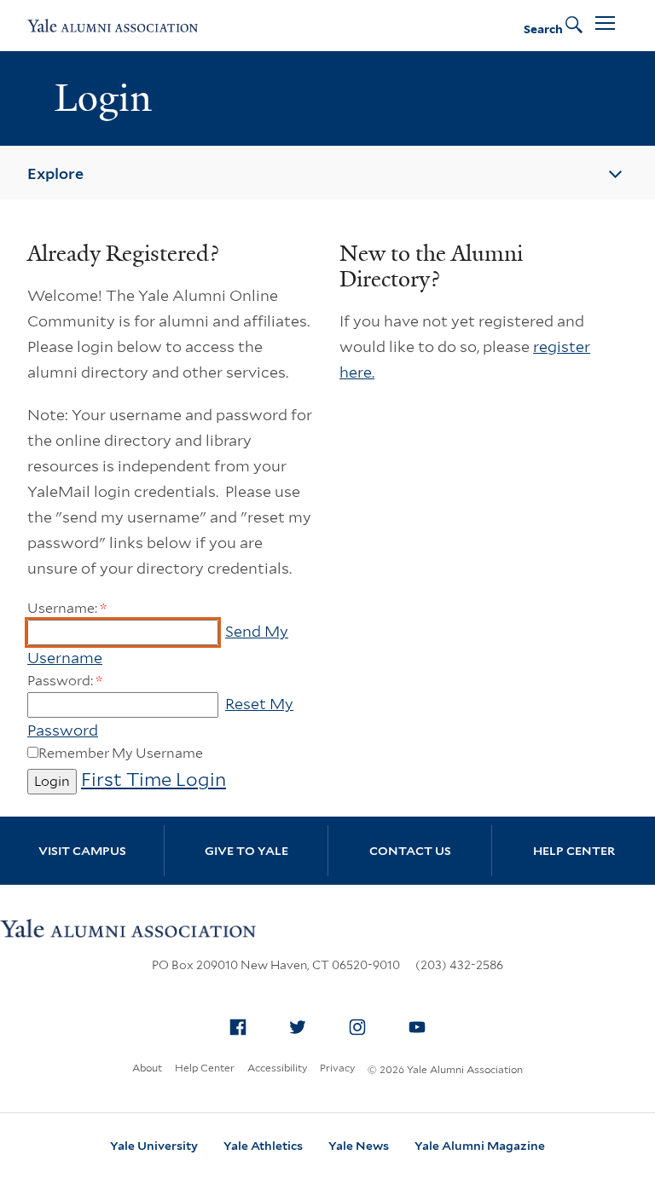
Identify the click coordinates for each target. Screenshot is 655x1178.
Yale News (358, 1145)
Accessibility (277, 1067)
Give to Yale (246, 851)
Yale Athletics (263, 1145)
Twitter (298, 1027)
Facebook (238, 1027)
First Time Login (153, 779)
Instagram (357, 1027)
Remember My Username (120, 753)
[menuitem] (238, 1027)
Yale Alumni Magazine (479, 1145)
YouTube (417, 1027)
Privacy (337, 1067)
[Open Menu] (605, 26)
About (147, 1067)
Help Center (574, 851)
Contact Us (410, 851)
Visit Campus (82, 851)
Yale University (154, 1145)
